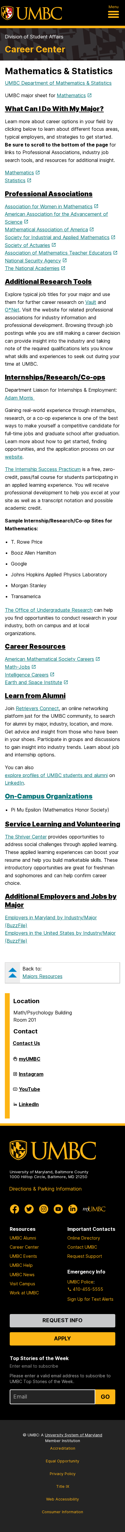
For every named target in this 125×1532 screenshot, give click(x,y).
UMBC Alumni (23, 1237)
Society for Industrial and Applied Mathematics (57, 237)
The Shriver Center (26, 837)
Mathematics (71, 95)
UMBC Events (23, 1256)
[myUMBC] (94, 1209)
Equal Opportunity (62, 1461)
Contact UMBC (82, 1247)
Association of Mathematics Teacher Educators (58, 253)
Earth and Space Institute (33, 682)
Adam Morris (20, 398)
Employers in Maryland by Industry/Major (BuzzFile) (51, 921)
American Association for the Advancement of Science (56, 218)
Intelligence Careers (27, 675)
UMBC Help (21, 1265)
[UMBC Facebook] (14, 1209)
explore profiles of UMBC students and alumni (56, 775)
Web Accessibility (62, 1499)
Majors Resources (42, 976)
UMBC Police (80, 1281)
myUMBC (29, 1061)
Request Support (84, 1256)
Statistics (15, 180)
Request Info (62, 1320)
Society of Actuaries (27, 245)
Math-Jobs (17, 667)
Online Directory (83, 1237)
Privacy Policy (63, 1473)
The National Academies (32, 268)
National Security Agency (33, 261)
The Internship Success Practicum (43, 469)
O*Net (12, 310)
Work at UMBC (24, 1292)
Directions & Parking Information (45, 1189)
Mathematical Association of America (46, 229)
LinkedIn (14, 783)
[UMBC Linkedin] (72, 1209)
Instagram (31, 1076)
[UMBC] (31, 13)
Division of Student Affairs (34, 37)
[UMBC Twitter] (29, 1209)
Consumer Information (62, 1512)
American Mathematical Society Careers (49, 659)
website (13, 457)
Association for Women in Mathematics (49, 206)
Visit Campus (22, 1283)
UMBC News (22, 1274)
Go (105, 1396)
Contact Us (26, 1043)
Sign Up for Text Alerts (90, 1299)
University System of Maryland (73, 1435)
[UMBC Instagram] (43, 1209)
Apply (62, 1338)
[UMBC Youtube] (58, 1209)
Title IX (62, 1486)
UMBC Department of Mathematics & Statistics (58, 83)
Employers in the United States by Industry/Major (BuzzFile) (60, 937)
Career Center (35, 49)
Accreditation (62, 1448)
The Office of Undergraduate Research (49, 610)
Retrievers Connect (37, 708)
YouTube (29, 1092)
